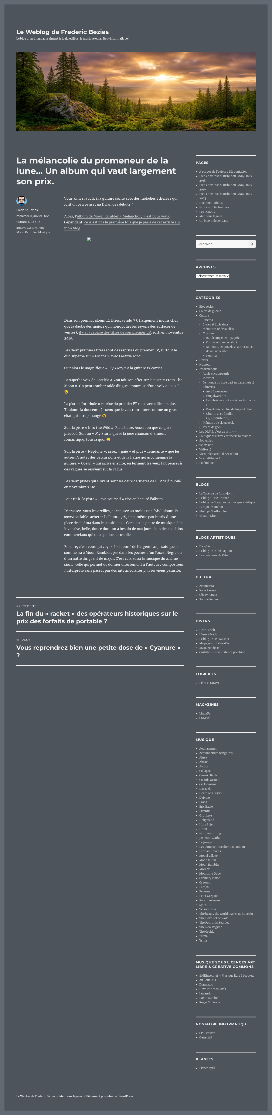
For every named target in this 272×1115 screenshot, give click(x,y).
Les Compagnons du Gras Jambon (222, 847)
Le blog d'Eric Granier (214, 498)
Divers (203, 360)
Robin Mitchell (209, 998)
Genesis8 (205, 1037)
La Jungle (205, 842)
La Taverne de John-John (216, 493)
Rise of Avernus (209, 900)
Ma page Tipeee (209, 648)
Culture (21, 221)
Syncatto (205, 905)
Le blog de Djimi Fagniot (215, 551)
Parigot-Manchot (211, 507)
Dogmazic (206, 984)
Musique (34, 221)
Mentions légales (210, 216)
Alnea (203, 757)
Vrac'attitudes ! (209, 458)
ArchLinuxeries (216, 391)
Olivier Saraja (208, 595)
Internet (208, 378)
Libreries (209, 387)
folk (41, 227)
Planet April (207, 1068)
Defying (204, 798)
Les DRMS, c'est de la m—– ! (219, 431)
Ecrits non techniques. (214, 207)
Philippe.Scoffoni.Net (213, 511)
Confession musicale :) (221, 342)
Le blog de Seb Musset (214, 639)
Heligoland (206, 820)
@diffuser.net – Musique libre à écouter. (226, 975)
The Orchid (206, 931)
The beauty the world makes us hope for (226, 914)
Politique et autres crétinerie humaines (225, 436)
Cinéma (208, 320)
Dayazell (205, 789)
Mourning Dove (210, 873)
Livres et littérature (215, 324)
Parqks (204, 887)
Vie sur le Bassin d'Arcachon (218, 454)
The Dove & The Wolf (213, 918)
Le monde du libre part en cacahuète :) (228, 382)
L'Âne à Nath (208, 634)
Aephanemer (208, 748)
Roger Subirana (209, 1002)
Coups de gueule (210, 311)
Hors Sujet (206, 824)
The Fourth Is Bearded (214, 923)
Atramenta (206, 586)
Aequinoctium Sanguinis (216, 753)
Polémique (206, 463)
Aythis (203, 766)
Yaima (203, 936)
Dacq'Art (205, 546)
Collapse (205, 771)
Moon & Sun (207, 860)
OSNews (204, 718)
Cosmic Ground (209, 780)
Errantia (204, 811)
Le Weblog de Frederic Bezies (62, 32)
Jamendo (205, 993)
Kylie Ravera (207, 590)
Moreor (204, 869)
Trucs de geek (212, 427)
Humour (205, 364)
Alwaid (203, 762)
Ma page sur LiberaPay (214, 643)
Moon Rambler (26, 232)
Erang (203, 802)
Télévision (206, 445)
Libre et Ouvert (209, 683)
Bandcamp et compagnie (222, 338)
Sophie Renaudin (210, 599)
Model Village (208, 856)
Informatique (208, 369)
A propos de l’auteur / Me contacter (223, 171)
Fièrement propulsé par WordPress (109, 1096)
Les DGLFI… (207, 212)
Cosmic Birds (208, 775)
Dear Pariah (207, 630)
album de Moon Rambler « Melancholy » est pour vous (123, 216)
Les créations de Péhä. (214, 555)
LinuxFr (204, 713)
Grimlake (205, 815)
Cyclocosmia (207, 784)
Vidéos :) (205, 449)
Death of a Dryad (210, 793)
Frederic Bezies (27, 210)
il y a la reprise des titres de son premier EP (115, 332)
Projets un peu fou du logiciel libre (229, 409)
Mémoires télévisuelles (218, 329)
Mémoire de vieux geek (218, 423)
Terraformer (207, 909)
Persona (204, 891)
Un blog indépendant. (213, 221)
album (21, 227)
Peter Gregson (209, 896)
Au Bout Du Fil (208, 980)
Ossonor (205, 882)
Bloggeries (206, 306)
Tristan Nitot (208, 516)
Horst (203, 829)
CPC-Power (207, 1033)
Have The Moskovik (212, 989)
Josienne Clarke (209, 838)
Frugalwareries (216, 396)
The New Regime (210, 927)
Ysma (203, 940)
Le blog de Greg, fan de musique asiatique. (227, 502)
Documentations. (211, 203)
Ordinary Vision (210, 878)
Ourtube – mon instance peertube (222, 652)
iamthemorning (210, 833)
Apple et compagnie (216, 373)
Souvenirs (206, 440)
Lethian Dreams (210, 851)
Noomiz (211, 356)
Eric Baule (206, 806)
